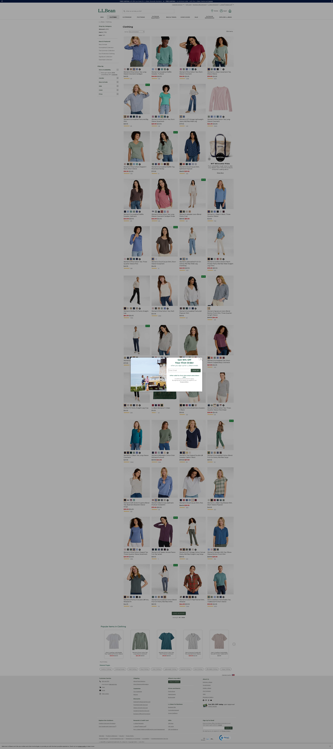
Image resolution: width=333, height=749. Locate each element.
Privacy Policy (184, 382)
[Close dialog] (200, 359)
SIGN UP (196, 370)
